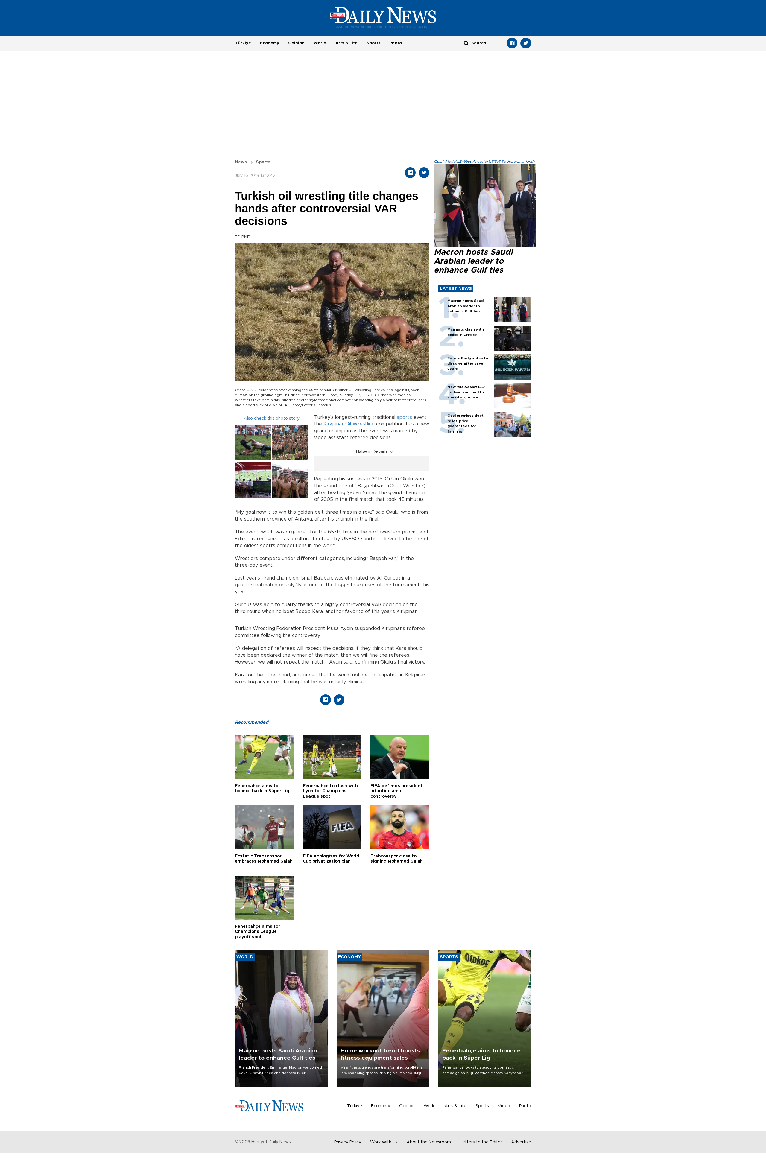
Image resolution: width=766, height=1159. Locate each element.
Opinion (296, 43)
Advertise (521, 1142)
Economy (269, 43)
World (320, 43)
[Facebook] (512, 43)
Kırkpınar (333, 424)
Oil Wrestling (360, 424)
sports (404, 417)
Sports (373, 43)
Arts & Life (346, 43)
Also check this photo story (272, 418)
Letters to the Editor (481, 1142)
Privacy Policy (347, 1142)
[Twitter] (525, 43)
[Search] (466, 42)
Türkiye (243, 43)
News (241, 162)
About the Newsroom (429, 1142)
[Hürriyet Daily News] (383, 17)
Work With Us (384, 1142)
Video (504, 1106)
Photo (395, 43)
